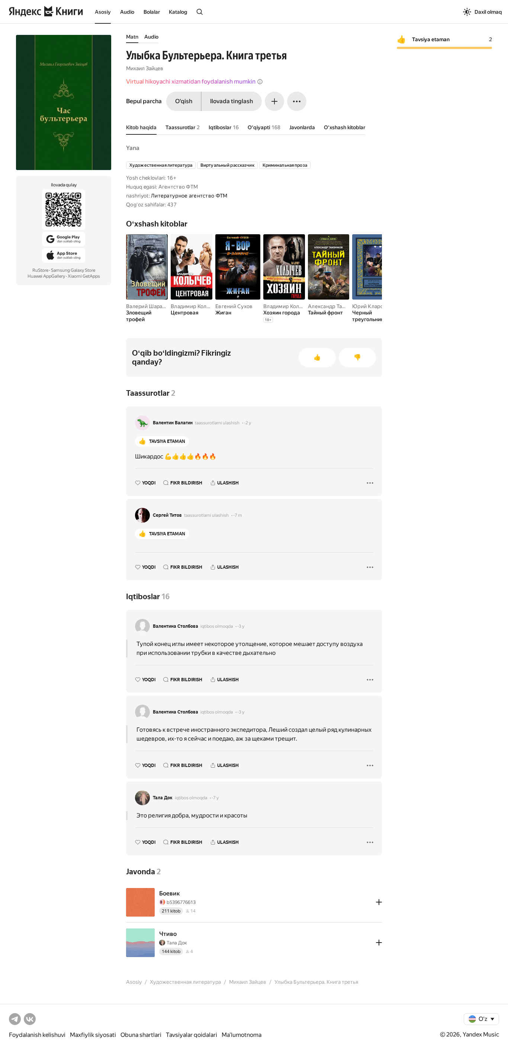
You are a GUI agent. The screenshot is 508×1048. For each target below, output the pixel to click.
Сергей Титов (167, 515)
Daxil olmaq (488, 12)
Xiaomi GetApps (84, 276)
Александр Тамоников (336, 306)
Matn (132, 37)
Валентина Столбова (175, 626)
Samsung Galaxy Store (73, 270)
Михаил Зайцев (144, 68)
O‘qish (183, 101)
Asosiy (103, 12)
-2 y (247, 422)
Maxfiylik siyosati (93, 1034)
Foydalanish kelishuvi (37, 1034)
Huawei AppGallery (46, 276)
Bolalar (152, 12)
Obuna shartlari (140, 1034)
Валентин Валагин (173, 422)
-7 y (215, 797)
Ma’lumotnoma (241, 1034)
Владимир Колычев (195, 306)
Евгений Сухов (234, 306)
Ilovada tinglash (231, 101)
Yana (132, 147)
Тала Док (163, 797)
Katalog (178, 12)
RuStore (40, 270)
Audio (127, 12)
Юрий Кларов (369, 306)
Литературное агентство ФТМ (189, 196)
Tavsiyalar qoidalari (191, 1034)
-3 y (240, 626)
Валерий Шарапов (148, 306)
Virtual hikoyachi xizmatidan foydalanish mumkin (190, 81)
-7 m (237, 515)
